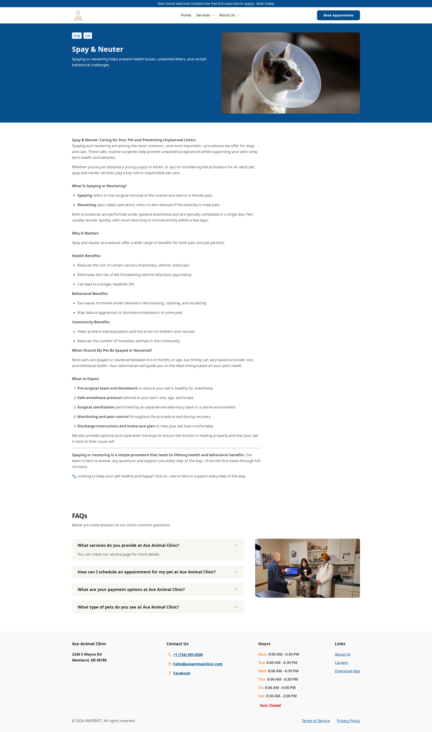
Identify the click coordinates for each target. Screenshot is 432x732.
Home (186, 15)
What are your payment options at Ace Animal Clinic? (131, 589)
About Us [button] (227, 15)
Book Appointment (338, 15)
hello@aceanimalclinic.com (198, 663)
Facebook (181, 673)
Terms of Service (316, 720)
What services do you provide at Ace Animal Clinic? (128, 545)
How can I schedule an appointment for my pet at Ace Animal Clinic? (147, 572)
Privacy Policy (348, 720)
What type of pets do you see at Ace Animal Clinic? (128, 607)
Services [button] (203, 15)
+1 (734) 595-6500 (188, 654)
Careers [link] (341, 662)
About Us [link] (343, 654)
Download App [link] (347, 670)
